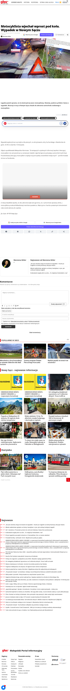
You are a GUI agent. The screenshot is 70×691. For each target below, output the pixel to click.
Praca (57, 2)
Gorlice (4, 672)
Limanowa (5, 674)
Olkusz (13, 661)
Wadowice (14, 677)
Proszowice (14, 668)
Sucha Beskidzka (14, 671)
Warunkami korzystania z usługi (19, 321)
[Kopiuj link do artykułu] (52, 231)
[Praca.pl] (55, 660)
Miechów (4, 677)
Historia (27, 2)
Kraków (4, 659)
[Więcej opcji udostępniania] (63, 231)
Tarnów (13, 674)
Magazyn (20, 661)
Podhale (13, 666)
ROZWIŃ (35, 197)
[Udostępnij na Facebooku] (6, 231)
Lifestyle (20, 664)
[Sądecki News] (63, 660)
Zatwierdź (8, 326)
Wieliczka (13, 679)
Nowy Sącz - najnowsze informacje (19, 370)
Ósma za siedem (23, 673)
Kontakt (37, 666)
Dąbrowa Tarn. (4, 669)
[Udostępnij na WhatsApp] (29, 231)
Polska (20, 668)
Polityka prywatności (41, 664)
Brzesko (4, 664)
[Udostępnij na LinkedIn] (17, 231)
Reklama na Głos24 (40, 661)
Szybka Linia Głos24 (47, 2)
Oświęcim (13, 664)
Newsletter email (40, 659)
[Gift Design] (63, 664)
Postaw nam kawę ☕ (46, 34)
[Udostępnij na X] (40, 231)
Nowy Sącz (14, 659)
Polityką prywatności (34, 321)
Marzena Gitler (7, 36)
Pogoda (20, 659)
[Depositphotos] (55, 664)
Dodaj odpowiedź (56, 304)
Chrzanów (4, 666)
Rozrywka (34, 2)
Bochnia (4, 661)
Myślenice (4, 679)
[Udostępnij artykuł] (67, 34)
